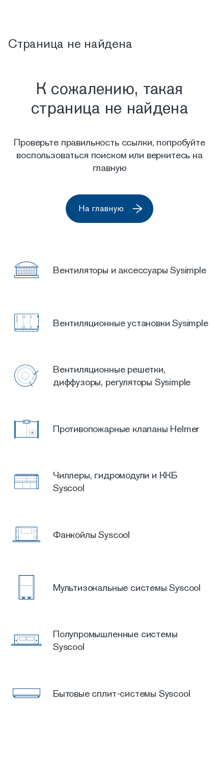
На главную (101, 208)
